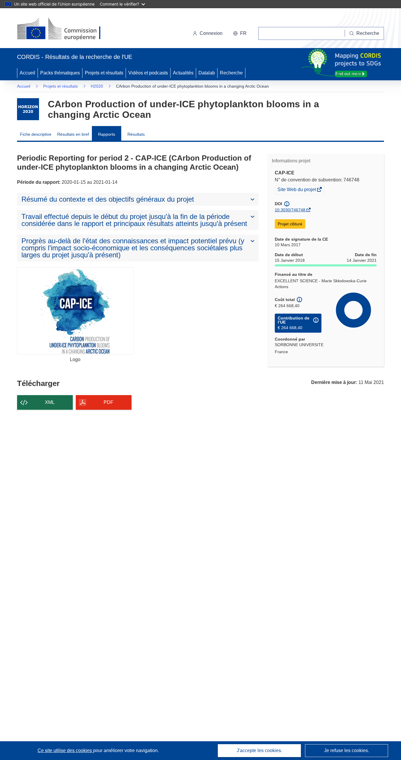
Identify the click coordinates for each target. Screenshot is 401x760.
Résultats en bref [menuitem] (73, 134)
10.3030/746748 (290, 210)
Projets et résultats (104, 72)
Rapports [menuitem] (106, 134)
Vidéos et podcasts (148, 72)
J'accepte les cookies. (259, 750)
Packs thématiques (60, 72)
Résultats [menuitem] (136, 134)
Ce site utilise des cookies (65, 750)
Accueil (27, 72)
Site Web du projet (297, 190)
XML (50, 402)
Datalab (206, 72)
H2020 (97, 86)
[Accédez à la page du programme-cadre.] (28, 109)
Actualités (183, 72)
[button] (239, 33)
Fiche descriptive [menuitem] (35, 134)
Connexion (211, 33)
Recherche (231, 72)
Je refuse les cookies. (346, 750)
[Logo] (75, 310)
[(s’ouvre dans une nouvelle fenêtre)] (64, 29)
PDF (108, 402)
